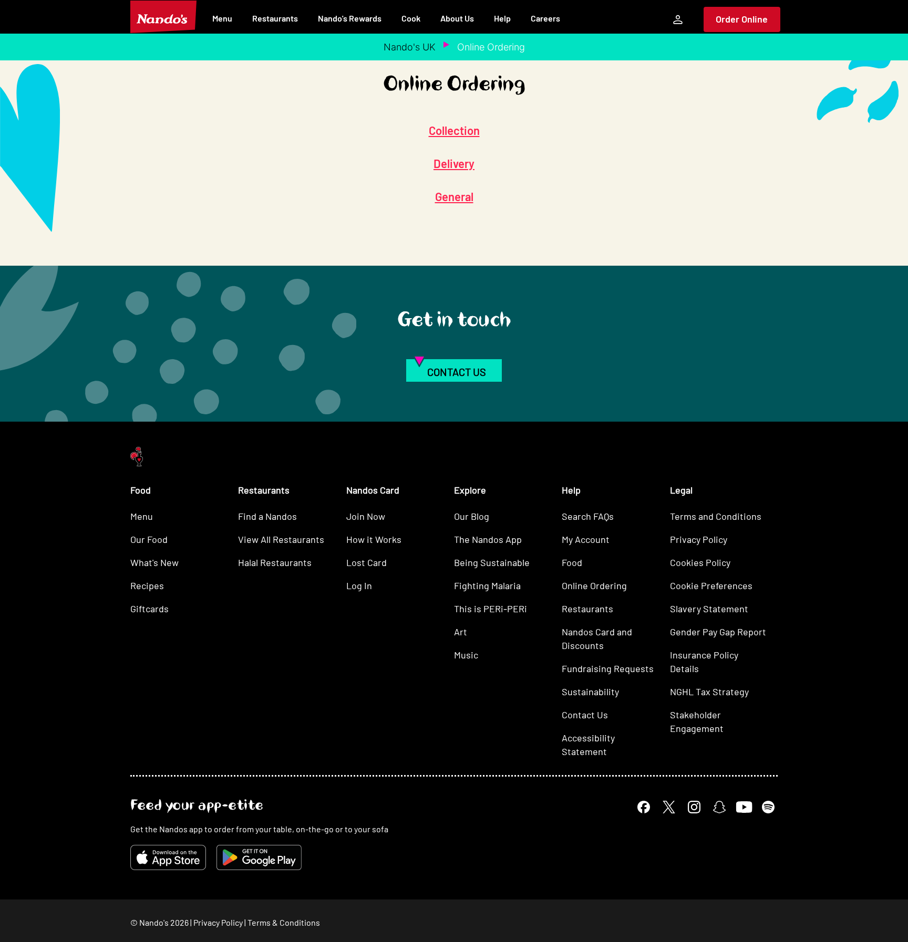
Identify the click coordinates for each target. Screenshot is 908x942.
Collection (454, 130)
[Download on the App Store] (168, 857)
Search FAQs (588, 516)
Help (502, 18)
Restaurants (275, 18)
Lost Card (366, 562)
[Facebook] (643, 807)
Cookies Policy (700, 562)
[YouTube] (743, 806)
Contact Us (585, 714)
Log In (359, 585)
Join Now (365, 516)
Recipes (147, 585)
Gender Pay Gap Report (718, 631)
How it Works (373, 539)
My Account (586, 539)
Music (466, 655)
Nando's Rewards (349, 18)
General (454, 196)
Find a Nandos (267, 516)
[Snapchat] (719, 807)
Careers (545, 18)
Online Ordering (594, 585)
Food (572, 562)
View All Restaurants (281, 539)
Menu (222, 18)
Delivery (454, 163)
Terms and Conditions (715, 516)
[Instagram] (694, 807)
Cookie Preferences (711, 585)
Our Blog (471, 516)
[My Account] (677, 19)
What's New (154, 562)
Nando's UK (410, 47)
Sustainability (590, 691)
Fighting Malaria (487, 585)
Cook (410, 18)
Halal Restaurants (275, 562)
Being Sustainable (492, 562)
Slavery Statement (709, 608)
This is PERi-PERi (490, 608)
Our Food (149, 539)
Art (460, 631)
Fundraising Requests (608, 668)
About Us (457, 18)
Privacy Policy (698, 539)
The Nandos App (488, 539)
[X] (668, 807)
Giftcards (149, 608)
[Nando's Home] (163, 17)
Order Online (742, 19)
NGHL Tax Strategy (709, 691)
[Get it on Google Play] (259, 857)
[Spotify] (768, 807)
